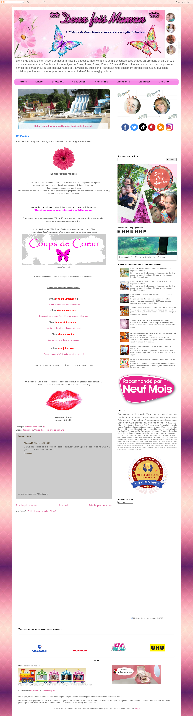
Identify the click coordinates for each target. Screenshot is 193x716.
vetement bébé (172, 447)
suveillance (151, 447)
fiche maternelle (128, 445)
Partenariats (125, 414)
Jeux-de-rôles (129, 425)
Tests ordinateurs (167, 441)
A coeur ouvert (153, 425)
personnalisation (130, 443)
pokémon (127, 447)
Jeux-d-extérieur (171, 433)
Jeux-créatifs (165, 425)
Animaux (131, 439)
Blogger (137, 708)
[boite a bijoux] (136, 674)
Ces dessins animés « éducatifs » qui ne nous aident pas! (63, 316)
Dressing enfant (141, 425)
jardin (140, 435)
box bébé (140, 437)
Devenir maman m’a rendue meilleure (64, 305)
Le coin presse (153, 439)
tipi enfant (163, 447)
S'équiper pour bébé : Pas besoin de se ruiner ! (64, 354)
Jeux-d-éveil (161, 427)
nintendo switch (159, 445)
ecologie (120, 445)
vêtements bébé (122, 449)
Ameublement (153, 441)
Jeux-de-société (134, 431)
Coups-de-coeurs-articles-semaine (49, 430)
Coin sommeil (136, 423)
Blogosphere (27, 430)
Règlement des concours (127, 435)
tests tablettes (122, 439)
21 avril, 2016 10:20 (42, 443)
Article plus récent (27, 505)
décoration (173, 431)
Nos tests (140, 414)
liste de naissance (139, 445)
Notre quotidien (123, 429)
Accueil (63, 505)
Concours (146, 418)
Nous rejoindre (153, 443)
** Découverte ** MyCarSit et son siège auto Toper (149, 320)
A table (169, 423)
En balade (151, 433)
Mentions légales (143, 443)
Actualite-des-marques (152, 435)
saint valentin (143, 447)
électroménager (142, 441)
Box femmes (166, 435)
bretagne (161, 443)
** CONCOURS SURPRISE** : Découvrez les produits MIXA (153, 307)
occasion (170, 445)
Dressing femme (147, 429)
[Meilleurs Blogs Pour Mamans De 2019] (147, 618)
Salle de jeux (124, 420)
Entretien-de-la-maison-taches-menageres (139, 427)
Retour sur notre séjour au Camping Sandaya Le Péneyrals (63, 126)
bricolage (167, 443)
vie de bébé (172, 427)
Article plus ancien (100, 505)
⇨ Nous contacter (136, 449)
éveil (129, 449)
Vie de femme (134, 418)
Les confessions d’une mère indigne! (63, 340)
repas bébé (134, 447)
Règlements (34, 691)
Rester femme (123, 433)
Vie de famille (170, 418)
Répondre (28, 453)
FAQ (136, 443)
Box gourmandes (141, 439)
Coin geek (123, 423)
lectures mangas (129, 441)
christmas (174, 443)
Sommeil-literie (141, 433)
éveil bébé (156, 437)
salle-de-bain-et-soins (154, 423)
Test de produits (156, 414)
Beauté (132, 433)
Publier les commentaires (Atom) (42, 511)
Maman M (28, 443)
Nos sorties (166, 429)
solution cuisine (164, 439)
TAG (159, 441)
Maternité (157, 429)
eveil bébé (148, 437)
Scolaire (124, 431)
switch (157, 447)
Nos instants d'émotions (150, 431)
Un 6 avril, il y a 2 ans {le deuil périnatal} (64, 328)
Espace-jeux (157, 418)
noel (166, 445)
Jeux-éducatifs (135, 429)
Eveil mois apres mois (169, 437)
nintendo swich (149, 445)
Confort (134, 437)
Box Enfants (160, 433)
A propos (164, 431)
